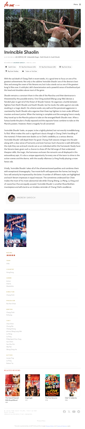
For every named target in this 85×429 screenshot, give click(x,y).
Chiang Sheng (11, 329)
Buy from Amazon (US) (28, 67)
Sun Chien (9, 342)
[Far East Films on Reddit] (79, 411)
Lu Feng (8, 336)
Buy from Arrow (66, 67)
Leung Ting (10, 358)
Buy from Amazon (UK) (48, 67)
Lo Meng (9, 334)
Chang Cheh (10, 295)
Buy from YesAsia (13, 71)
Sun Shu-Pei (10, 344)
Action (8, 281)
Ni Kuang (9, 315)
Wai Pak (9, 347)
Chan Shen (10, 324)
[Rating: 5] (10, 256)
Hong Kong (10, 272)
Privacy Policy (41, 421)
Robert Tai (9, 363)
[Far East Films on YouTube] (74, 411)
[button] (52, 3)
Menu (76, 4)
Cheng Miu (9, 326)
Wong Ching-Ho (11, 349)
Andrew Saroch (19, 62)
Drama (8, 284)
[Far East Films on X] (69, 411)
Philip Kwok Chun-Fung (13, 339)
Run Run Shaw (11, 303)
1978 (7, 264)
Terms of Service (62, 426)
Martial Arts (10, 286)
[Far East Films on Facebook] (64, 411)
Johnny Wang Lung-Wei (14, 331)
